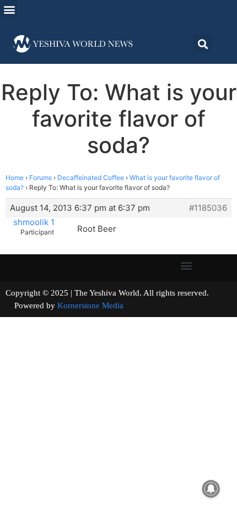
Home (15, 177)
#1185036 (208, 208)
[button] (9, 9)
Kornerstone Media (90, 305)
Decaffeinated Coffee (90, 177)
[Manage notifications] (211, 489)
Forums (40, 177)
